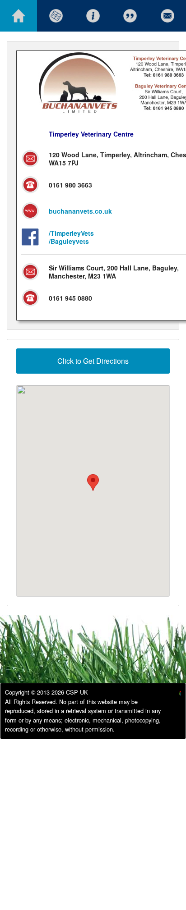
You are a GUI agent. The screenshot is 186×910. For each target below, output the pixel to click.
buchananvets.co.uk (80, 210)
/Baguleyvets (69, 241)
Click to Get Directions (93, 361)
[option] (172, 694)
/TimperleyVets (71, 233)
